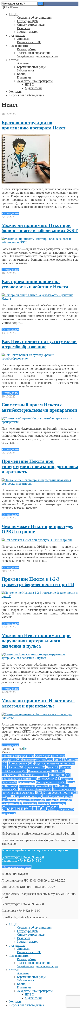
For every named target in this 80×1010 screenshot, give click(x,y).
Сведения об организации (34, 17)
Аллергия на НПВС (50, 755)
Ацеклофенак (21, 763)
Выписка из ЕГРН (29, 42)
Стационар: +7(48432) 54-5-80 (21, 860)
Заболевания (25, 70)
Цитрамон (66, 809)
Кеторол (42, 786)
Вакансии (23, 28)
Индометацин (26, 782)
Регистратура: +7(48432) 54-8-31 (23, 857)
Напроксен (24, 800)
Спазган (44, 803)
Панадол (66, 800)
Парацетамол (12, 803)
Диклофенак (49, 778)
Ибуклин (67, 779)
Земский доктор (27, 31)
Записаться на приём (16, 867)
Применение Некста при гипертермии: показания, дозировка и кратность (40, 466)
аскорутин (9, 813)
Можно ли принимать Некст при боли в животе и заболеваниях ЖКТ (40, 228)
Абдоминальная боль (18, 755)
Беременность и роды (31, 67)
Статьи (14, 59)
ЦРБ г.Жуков (10, 7)
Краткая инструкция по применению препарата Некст (33, 125)
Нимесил (38, 800)
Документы (17, 35)
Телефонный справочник (33, 52)
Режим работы (26, 49)
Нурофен (52, 800)
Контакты (15, 91)
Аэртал (16, 767)
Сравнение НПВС (30, 808)
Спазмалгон (58, 803)
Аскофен (54, 759)
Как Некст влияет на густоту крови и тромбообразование (39, 344)
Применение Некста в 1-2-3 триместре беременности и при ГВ (38, 581)
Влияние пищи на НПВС (46, 771)
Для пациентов (19, 45)
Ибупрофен (9, 782)
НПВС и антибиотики (35, 789)
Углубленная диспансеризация (37, 56)
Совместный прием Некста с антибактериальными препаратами (39, 407)
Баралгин (35, 767)
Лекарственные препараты (35, 81)
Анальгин (12, 759)
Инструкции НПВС (51, 782)
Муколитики (33, 88)
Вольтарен (59, 775)
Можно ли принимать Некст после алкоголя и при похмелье (38, 703)
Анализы (23, 63)
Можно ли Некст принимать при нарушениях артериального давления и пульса (36, 641)
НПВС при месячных (24, 796)
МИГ (53, 786)
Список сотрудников (31, 24)
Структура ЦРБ (27, 21)
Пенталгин (30, 803)
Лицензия (23, 38)
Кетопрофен (27, 786)
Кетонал (12, 786)
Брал (52, 767)
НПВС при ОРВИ (21, 792)
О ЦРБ (13, 14)
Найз (11, 800)
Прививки (24, 77)
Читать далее (10, 213)
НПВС (29, 84)
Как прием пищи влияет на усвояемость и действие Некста (35, 284)
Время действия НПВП (19, 778)
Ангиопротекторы (34, 759)
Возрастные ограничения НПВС (25, 774)
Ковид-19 (23, 74)
